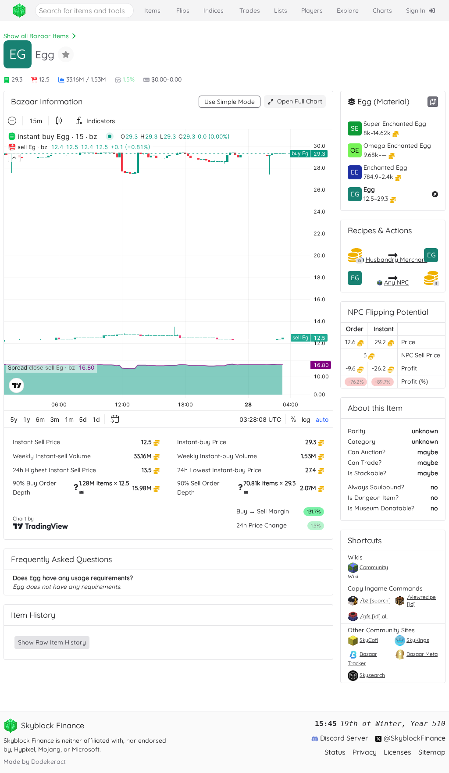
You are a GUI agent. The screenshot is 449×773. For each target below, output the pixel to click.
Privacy (365, 752)
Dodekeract (48, 762)
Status (335, 752)
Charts (382, 10)
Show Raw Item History (52, 642)
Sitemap (431, 752)
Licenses (397, 752)
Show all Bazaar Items (36, 36)
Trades (249, 10)
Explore (348, 10)
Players (312, 10)
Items (152, 10)
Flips (182, 10)
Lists (280, 10)
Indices (213, 10)
